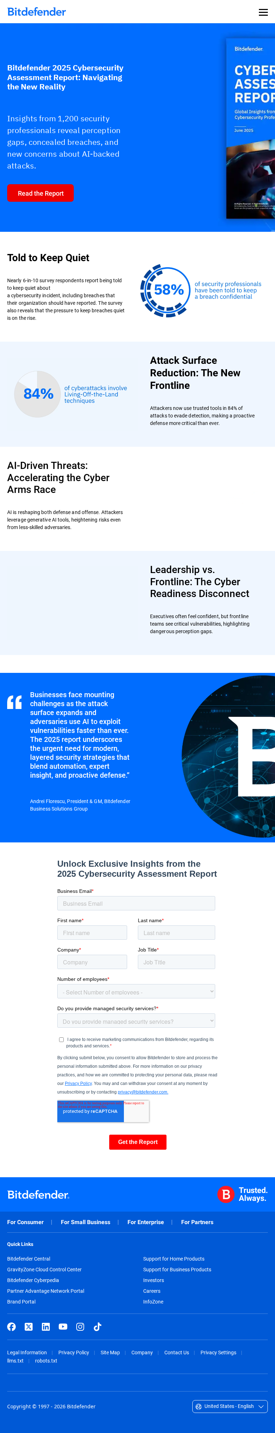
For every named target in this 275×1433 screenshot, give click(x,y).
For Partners (197, 1222)
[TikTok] (97, 1326)
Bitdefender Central (28, 1259)
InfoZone (153, 1301)
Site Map (110, 1352)
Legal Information (27, 1352)
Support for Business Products (177, 1269)
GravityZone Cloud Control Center (44, 1269)
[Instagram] (80, 1326)
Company (142, 1352)
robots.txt (46, 1360)
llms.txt (15, 1360)
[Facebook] (11, 1326)
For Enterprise (145, 1222)
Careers (151, 1291)
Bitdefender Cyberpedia (33, 1280)
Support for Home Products (173, 1259)
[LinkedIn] (46, 1326)
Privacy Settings (218, 1352)
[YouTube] (63, 1326)
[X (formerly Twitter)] (28, 1326)
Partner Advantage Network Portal (45, 1291)
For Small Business (85, 1222)
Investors (153, 1280)
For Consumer (25, 1222)
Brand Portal (21, 1301)
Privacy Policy (73, 1352)
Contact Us (176, 1352)
